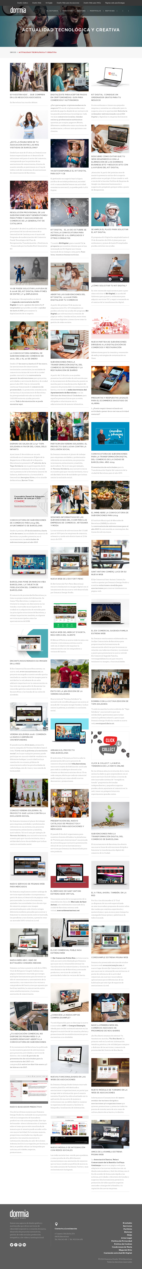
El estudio (52, 11)
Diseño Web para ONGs (92, 3)
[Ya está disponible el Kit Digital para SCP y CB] (70, 153)
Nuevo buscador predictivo (26, 1107)
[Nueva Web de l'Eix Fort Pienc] (70, 561)
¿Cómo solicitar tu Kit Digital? (109, 286)
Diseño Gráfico (22, 3)
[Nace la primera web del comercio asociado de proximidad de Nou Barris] (110, 1007)
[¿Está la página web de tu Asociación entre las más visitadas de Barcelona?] (29, 124)
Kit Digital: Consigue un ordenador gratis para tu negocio (106, 97)
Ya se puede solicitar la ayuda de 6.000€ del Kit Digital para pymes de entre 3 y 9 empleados (28, 291)
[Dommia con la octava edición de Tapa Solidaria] (110, 683)
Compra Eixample (77, 1026)
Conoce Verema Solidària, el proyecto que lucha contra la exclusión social (28, 813)
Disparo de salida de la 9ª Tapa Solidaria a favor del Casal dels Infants (28, 446)
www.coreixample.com (112, 965)
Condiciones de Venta (122, 1247)
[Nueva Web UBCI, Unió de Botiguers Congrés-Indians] (29, 942)
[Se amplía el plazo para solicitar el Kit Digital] (110, 212)
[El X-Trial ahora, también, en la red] (110, 875)
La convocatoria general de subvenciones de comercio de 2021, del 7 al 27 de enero (27, 356)
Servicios (67, 11)
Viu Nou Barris (115, 1039)
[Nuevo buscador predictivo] (29, 1089)
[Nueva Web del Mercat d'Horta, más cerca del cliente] (70, 614)
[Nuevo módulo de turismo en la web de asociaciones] (110, 1072)
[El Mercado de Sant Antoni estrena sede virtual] (70, 873)
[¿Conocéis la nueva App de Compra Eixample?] (70, 997)
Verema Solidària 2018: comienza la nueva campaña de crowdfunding (28, 737)
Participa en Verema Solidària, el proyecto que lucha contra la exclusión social (69, 446)
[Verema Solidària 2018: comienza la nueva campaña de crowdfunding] (29, 717)
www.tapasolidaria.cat (104, 724)
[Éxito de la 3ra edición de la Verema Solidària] (70, 673)
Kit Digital (49, 3)
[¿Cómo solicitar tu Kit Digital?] (110, 268)
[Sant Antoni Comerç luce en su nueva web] (110, 554)
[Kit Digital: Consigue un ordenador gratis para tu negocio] (110, 77)
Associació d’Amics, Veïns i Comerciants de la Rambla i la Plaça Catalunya (107, 1162)
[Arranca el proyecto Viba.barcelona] (70, 732)
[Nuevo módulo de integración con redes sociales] (70, 1130)
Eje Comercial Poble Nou (64, 958)
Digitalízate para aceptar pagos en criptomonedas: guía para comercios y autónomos (69, 97)
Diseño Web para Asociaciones (68, 3)
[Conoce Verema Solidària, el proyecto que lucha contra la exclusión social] (29, 793)
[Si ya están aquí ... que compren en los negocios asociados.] (29, 77)
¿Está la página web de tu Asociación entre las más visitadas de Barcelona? (24, 145)
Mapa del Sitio (125, 1250)
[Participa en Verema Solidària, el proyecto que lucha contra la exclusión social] (70, 426)
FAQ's (129, 1235)
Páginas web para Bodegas (115, 3)
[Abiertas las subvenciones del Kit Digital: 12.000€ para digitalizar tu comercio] (70, 277)
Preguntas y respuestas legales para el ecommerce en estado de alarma (109, 400)
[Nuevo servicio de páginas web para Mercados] (29, 866)
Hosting (81, 11)
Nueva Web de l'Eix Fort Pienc (67, 579)
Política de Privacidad (121, 1241)
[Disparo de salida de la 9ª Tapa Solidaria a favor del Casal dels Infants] (29, 426)
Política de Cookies (123, 1244)
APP (64, 1026)
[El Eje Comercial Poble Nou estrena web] (70, 932)
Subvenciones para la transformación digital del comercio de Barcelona (107, 836)
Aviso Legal (126, 1238)
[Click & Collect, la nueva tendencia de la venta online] (110, 745)
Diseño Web (36, 3)
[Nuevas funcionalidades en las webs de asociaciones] (70, 1059)
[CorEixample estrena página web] (110, 940)
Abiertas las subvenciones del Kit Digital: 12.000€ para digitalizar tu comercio (68, 297)
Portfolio (95, 11)
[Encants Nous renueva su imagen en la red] (29, 643)
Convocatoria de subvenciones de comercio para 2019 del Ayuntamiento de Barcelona (28, 523)
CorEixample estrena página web (109, 957)
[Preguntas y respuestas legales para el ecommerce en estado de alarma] (110, 380)
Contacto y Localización (66, 1229)
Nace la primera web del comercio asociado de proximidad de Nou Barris (105, 1028)
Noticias (110, 11)
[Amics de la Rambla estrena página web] (110, 1134)
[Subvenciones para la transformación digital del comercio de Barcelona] (110, 816)
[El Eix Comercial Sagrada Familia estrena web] (110, 613)
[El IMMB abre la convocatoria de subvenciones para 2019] (110, 495)
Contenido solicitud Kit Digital (118, 1253)
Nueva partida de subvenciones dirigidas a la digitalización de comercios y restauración (108, 344)
